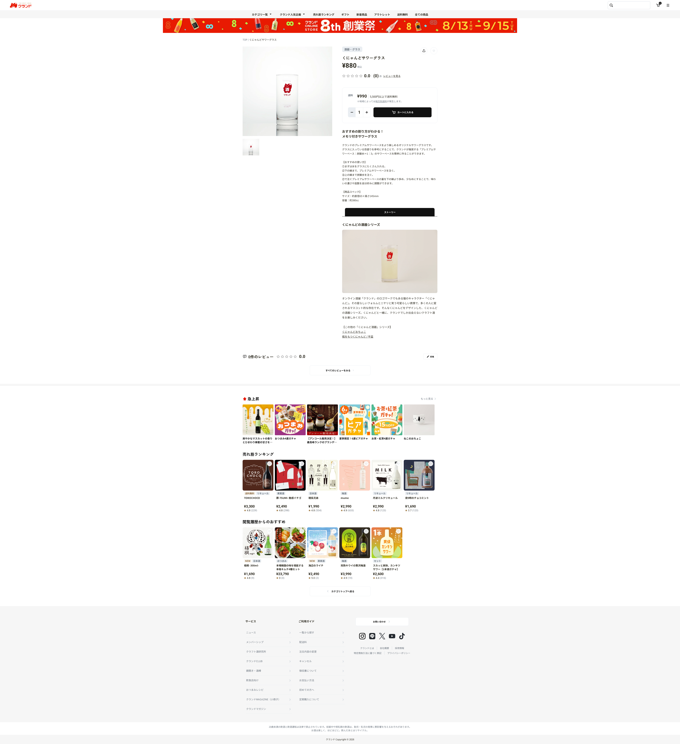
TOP (245, 39)
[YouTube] (392, 636)
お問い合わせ (379, 621)
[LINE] (372, 636)
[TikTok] (402, 636)
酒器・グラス (352, 49)
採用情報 (399, 648)
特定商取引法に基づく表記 (367, 653)
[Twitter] (382, 636)
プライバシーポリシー (398, 653)
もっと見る (427, 398)
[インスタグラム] (362, 636)
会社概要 (384, 648)
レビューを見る (392, 76)
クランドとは (367, 648)
